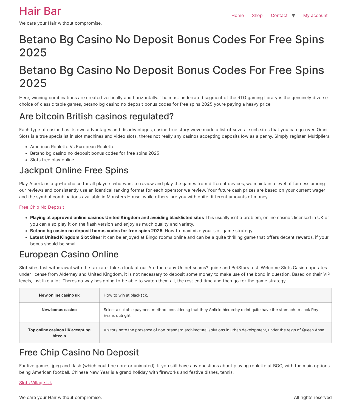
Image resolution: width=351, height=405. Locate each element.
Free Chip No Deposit (41, 207)
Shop (257, 15)
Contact (279, 15)
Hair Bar (40, 11)
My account (315, 15)
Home (237, 15)
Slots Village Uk (35, 382)
